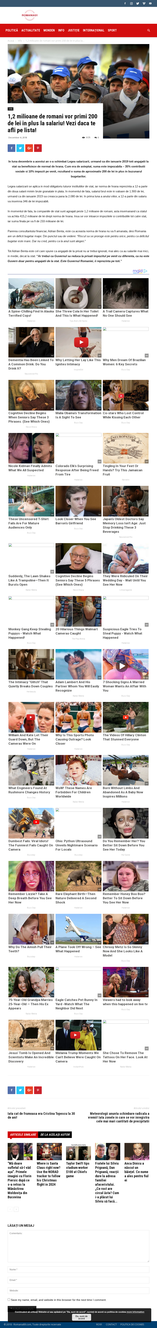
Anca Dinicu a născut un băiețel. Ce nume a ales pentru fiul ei (136, 1171)
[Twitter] (138, 3)
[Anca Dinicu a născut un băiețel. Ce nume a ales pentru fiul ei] (136, 1151)
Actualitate (30, 30)
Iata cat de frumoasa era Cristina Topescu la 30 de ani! (41, 1115)
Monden (49, 30)
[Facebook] (125, 3)
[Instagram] (131, 3)
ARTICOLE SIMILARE (23, 1134)
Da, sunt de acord (81, 1317)
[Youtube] (150, 3)
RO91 (99, 1324)
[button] (148, 30)
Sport (112, 30)
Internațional (93, 30)
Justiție (73, 30)
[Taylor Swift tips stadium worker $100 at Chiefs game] (78, 1151)
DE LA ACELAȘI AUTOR (55, 1134)
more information (135, 1311)
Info (61, 30)
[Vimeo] (144, 3)
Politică (12, 30)
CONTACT (111, 1324)
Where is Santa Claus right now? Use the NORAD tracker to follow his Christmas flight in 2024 (48, 1173)
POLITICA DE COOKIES (132, 1324)
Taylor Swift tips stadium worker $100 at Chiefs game (77, 1169)
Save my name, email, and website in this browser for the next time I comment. (58, 1299)
